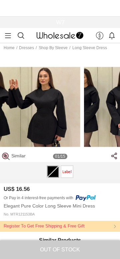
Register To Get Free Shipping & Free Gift (44, 226)
